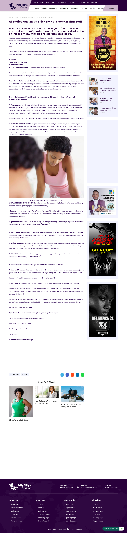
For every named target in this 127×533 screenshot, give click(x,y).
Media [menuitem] (92, 8)
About (42, 2)
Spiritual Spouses (44, 514)
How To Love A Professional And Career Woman (46, 402)
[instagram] (112, 2)
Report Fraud (70, 508)
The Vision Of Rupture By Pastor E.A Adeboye (107, 89)
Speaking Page (16, 518)
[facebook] (104, 2)
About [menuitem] (44, 8)
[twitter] (108, 2)
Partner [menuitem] (84, 8)
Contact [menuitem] (101, 8)
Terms (54, 2)
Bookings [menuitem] (74, 8)
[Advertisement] (46, 356)
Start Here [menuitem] (64, 8)
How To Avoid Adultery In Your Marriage (108, 109)
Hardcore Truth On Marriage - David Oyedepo (106, 79)
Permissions (62, 2)
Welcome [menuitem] (53, 8)
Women (16, 17)
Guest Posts (15, 514)
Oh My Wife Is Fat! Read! (19, 420)
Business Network (17, 508)
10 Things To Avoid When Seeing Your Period (71, 405)
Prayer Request (16, 521)
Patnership (15, 504)
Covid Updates (72, 2)
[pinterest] (116, 2)
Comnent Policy (84, 2)
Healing (41, 508)
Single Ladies (14, 374)
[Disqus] (46, 451)
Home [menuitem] (36, 8)
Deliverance (42, 511)
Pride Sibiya (63, 529)
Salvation (41, 504)
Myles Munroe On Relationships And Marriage (106, 99)
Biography (69, 504)
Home (36, 2)
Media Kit (94, 2)
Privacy (48, 2)
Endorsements (16, 511)
